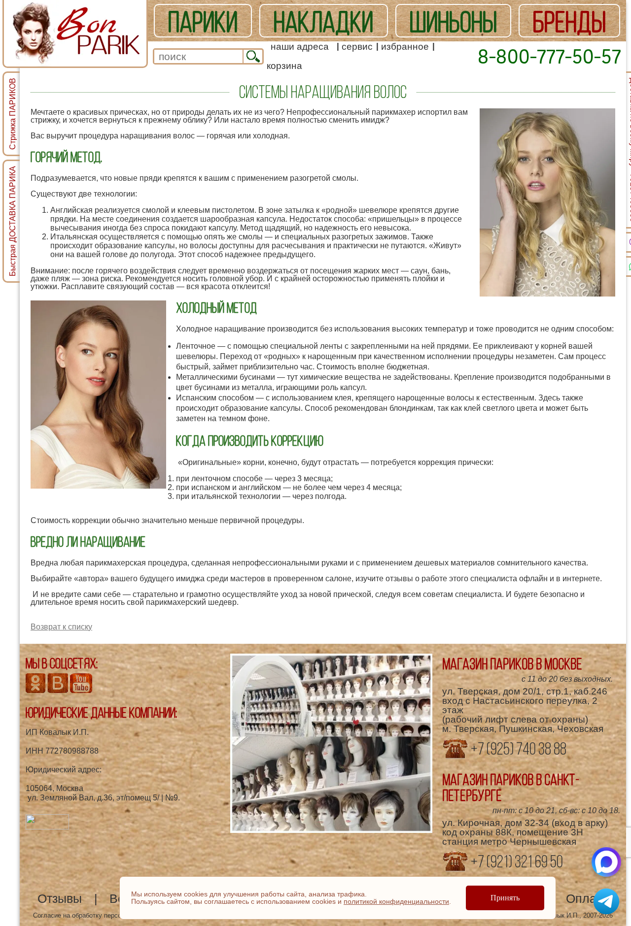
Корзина (284, 66)
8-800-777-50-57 (549, 56)
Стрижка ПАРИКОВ (12, 114)
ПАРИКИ (203, 21)
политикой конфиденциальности (396, 901)
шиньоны (453, 21)
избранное (405, 46)
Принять (505, 897)
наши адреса (300, 46)
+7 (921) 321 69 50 (515, 861)
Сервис (357, 46)
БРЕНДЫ (569, 21)
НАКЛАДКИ (323, 21)
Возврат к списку (61, 627)
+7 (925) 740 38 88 (517, 748)
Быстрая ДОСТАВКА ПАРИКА (12, 221)
